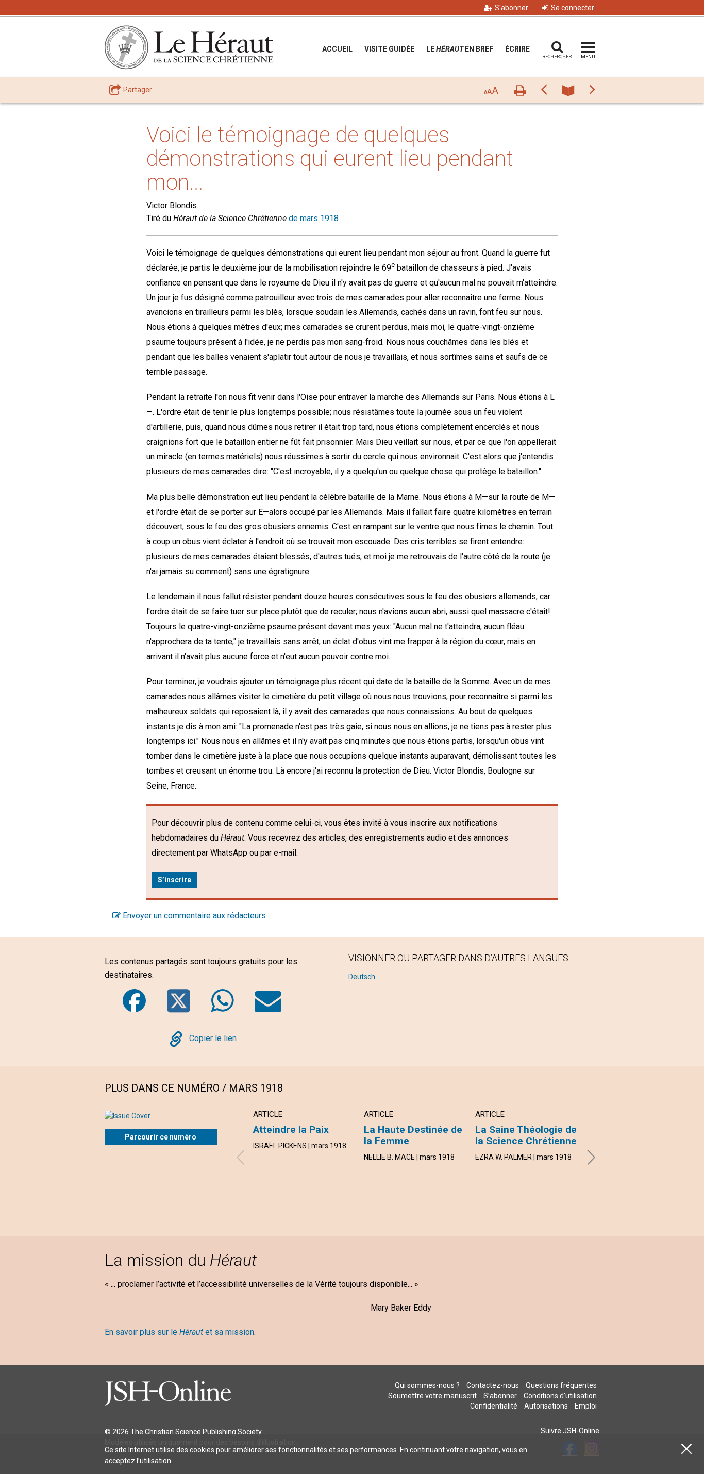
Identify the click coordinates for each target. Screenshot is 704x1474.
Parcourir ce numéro (160, 1137)
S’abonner (500, 1396)
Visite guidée (389, 49)
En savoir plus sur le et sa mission (179, 1332)
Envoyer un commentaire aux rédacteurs (193, 915)
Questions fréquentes (561, 1385)
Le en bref (459, 49)
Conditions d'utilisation (560, 1396)
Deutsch (361, 977)
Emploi (586, 1406)
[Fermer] (686, 1449)
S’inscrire (174, 880)
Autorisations (546, 1406)
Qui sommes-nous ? (427, 1385)
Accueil (337, 49)
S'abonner (511, 8)
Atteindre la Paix (291, 1129)
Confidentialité (493, 1406)
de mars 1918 (314, 218)
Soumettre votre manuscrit (432, 1396)
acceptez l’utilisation (138, 1460)
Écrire (517, 49)
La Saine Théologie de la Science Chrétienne (526, 1135)
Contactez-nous (492, 1385)
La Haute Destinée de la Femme (413, 1135)
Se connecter (572, 8)
